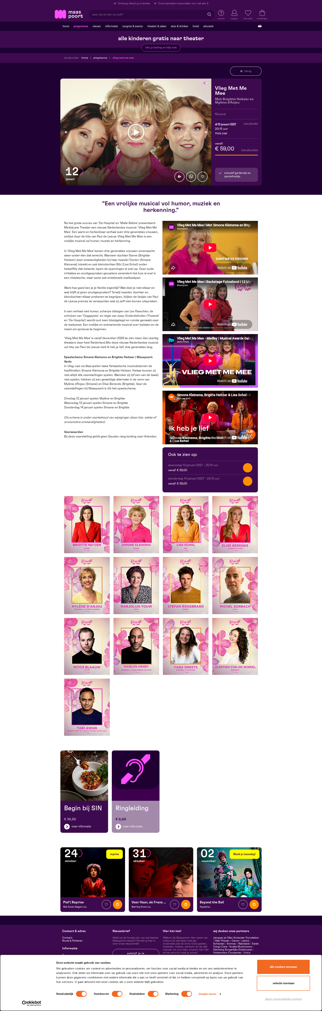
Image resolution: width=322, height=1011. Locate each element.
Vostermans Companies (227, 952)
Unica (247, 952)
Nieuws (97, 26)
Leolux (245, 940)
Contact (67, 938)
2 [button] (207, 83)
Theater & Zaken (156, 26)
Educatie (208, 26)
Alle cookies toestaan (283, 966)
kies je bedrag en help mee (161, 47)
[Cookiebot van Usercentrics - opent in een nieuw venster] (31, 1003)
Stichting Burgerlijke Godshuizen (232, 949)
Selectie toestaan (283, 983)
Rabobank (244, 943)
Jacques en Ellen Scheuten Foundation (236, 938)
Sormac (231, 943)
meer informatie (81, 826)
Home (66, 26)
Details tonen (207, 994)
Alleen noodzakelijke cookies (283, 999)
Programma (81, 26)
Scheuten (219, 943)
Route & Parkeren (72, 940)
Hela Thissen (222, 940)
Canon (235, 940)
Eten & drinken (179, 26)
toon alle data (251, 123)
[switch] (117, 994)
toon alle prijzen (249, 150)
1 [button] (205, 83)
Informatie (111, 26)
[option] (135, 132)
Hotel (196, 26)
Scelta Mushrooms (240, 946)
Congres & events (132, 26)
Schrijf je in (135, 953)
